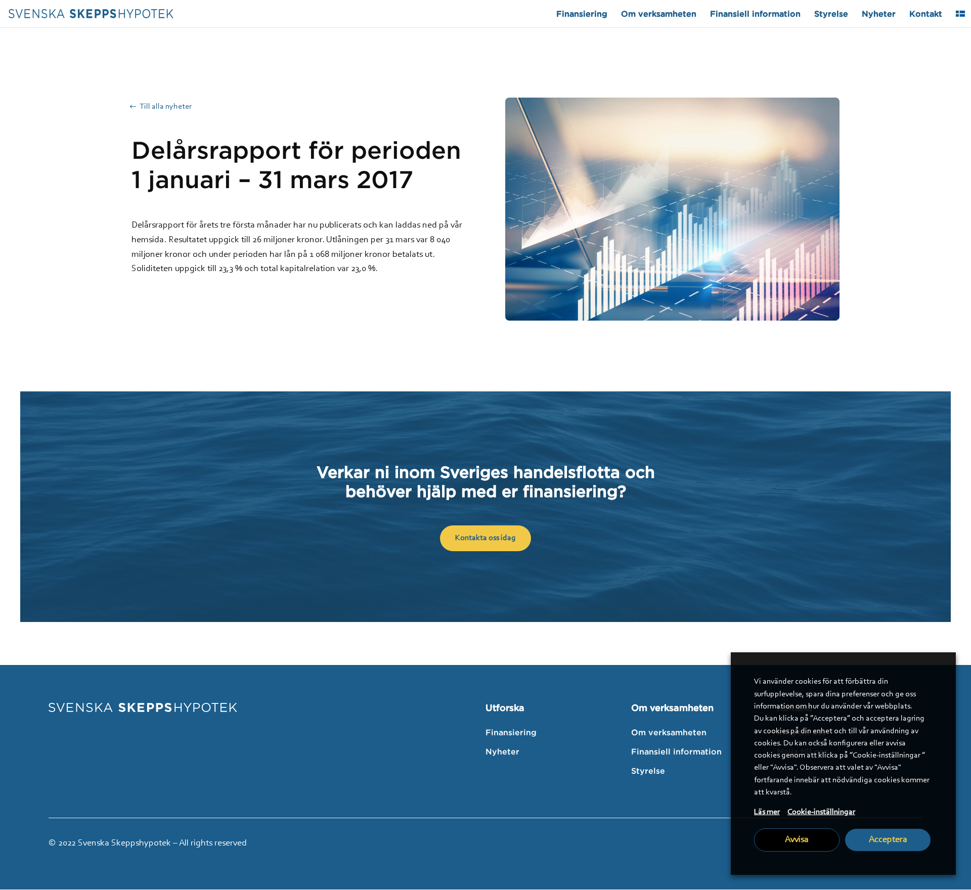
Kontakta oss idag (485, 538)
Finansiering (581, 14)
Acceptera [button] (888, 839)
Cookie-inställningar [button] (821, 812)
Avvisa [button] (797, 839)
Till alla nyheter (166, 107)
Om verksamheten (658, 14)
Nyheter (879, 14)
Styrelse (831, 14)
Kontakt (925, 14)
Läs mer (767, 812)
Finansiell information (755, 14)
